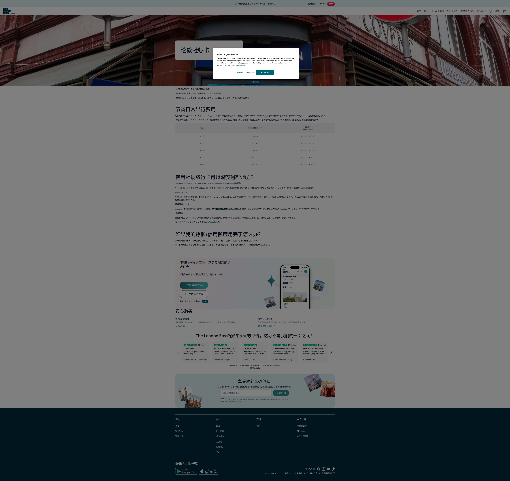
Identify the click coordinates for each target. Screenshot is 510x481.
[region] (256, 63)
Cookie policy (241, 65)
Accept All (265, 72)
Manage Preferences (245, 72)
